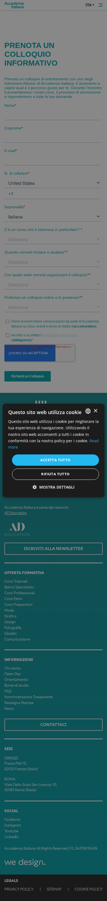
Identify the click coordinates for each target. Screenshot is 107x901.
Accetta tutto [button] (55, 459)
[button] (54, 487)
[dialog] (54, 450)
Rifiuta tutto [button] (55, 474)
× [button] (95, 411)
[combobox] (88, 411)
